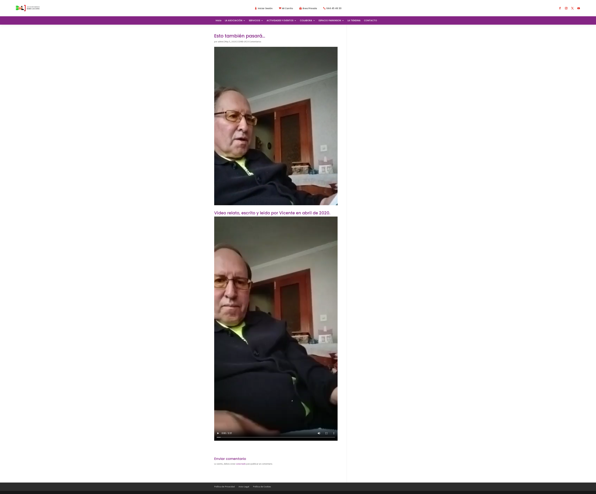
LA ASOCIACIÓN (233, 20)
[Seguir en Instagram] (566, 8)
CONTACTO (370, 20)
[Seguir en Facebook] (560, 8)
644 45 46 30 (333, 8)
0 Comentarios (254, 41)
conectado (241, 463)
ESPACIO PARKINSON (330, 20)
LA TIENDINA (354, 20)
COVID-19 (242, 41)
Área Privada (310, 8)
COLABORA (306, 20)
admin (221, 41)
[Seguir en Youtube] (578, 8)
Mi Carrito (287, 8)
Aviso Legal (244, 486)
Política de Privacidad (224, 486)
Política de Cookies (262, 486)
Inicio (218, 20)
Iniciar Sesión (265, 8)
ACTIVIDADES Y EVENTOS (280, 20)
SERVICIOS (254, 20)
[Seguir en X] (572, 8)
